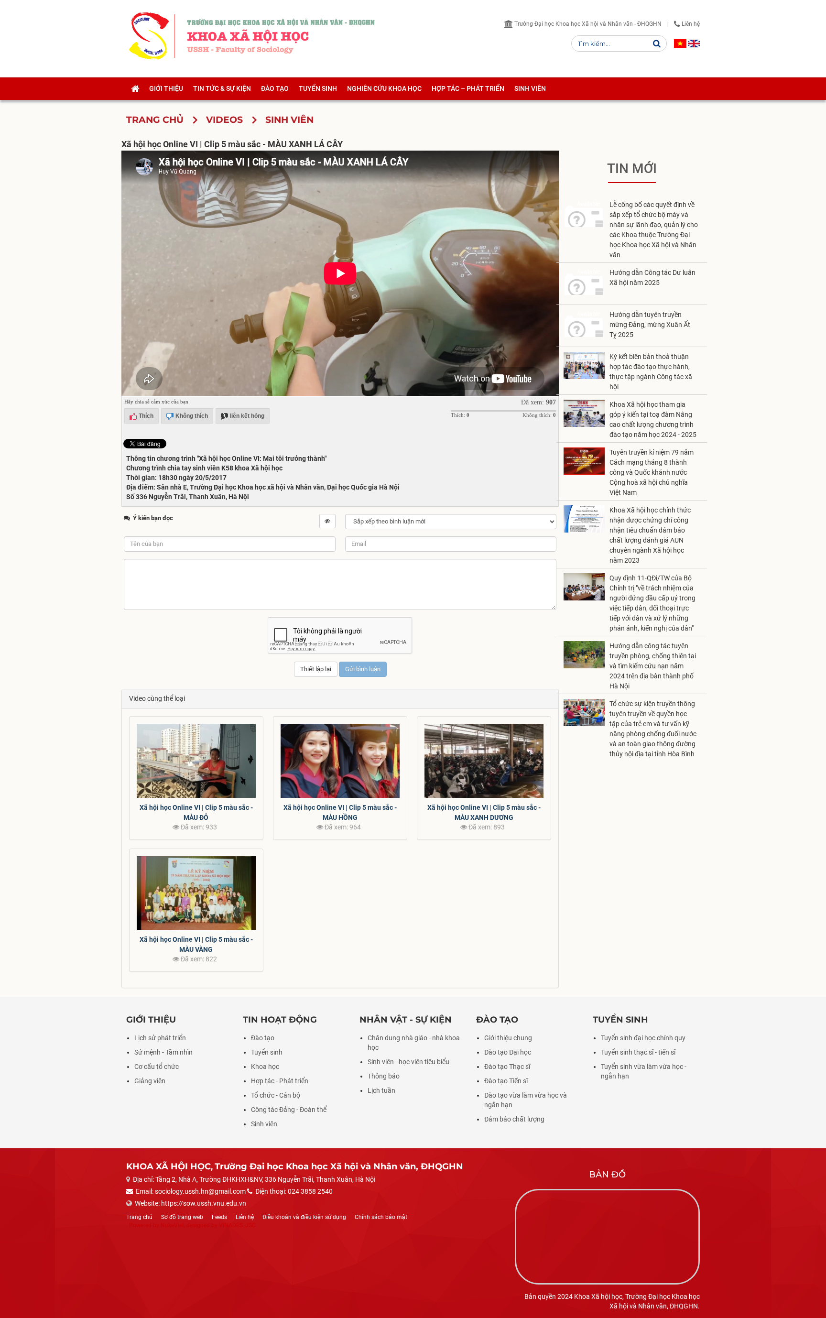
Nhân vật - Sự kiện (405, 1019)
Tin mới (632, 168)
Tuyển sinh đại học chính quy (643, 1038)
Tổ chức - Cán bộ (275, 1095)
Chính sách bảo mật (381, 1217)
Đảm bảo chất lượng (514, 1119)
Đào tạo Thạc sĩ (507, 1066)
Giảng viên (149, 1081)
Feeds (219, 1217)
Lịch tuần (381, 1090)
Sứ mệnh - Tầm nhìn (163, 1052)
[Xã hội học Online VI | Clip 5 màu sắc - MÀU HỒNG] (340, 760)
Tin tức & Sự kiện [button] (222, 88)
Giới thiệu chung (508, 1038)
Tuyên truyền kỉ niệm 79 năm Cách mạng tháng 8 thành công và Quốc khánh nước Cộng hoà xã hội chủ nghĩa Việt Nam (651, 472)
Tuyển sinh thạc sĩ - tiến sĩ (638, 1052)
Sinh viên (264, 1124)
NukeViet (172, 1225)
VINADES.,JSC (237, 1225)
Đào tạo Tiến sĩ (506, 1081)
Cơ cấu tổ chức (156, 1066)
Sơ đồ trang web (182, 1217)
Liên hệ (690, 24)
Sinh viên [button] (530, 88)
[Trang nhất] (135, 88)
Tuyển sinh (267, 1052)
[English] (694, 43)
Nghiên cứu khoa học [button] (384, 88)
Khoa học (265, 1066)
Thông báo (384, 1076)
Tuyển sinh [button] (318, 88)
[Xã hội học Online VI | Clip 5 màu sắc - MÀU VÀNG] (196, 893)
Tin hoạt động (280, 1019)
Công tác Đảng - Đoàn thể (288, 1109)
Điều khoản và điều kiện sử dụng (304, 1217)
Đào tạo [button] (275, 88)
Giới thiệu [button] (166, 88)
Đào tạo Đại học (507, 1052)
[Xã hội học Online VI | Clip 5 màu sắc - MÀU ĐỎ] (196, 760)
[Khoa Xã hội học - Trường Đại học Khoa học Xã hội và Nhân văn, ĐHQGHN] (149, 36)
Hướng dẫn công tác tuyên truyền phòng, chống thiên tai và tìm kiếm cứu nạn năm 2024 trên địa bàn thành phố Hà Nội (652, 666)
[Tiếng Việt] (680, 43)
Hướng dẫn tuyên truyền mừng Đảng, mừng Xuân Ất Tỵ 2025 (649, 324)
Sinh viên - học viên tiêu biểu (408, 1062)
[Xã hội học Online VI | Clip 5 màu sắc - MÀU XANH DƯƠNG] (483, 760)
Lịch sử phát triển (160, 1038)
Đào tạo (262, 1038)
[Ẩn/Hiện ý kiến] (327, 521)
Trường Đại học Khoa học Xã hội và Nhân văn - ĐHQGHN (587, 24)
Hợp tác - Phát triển (279, 1081)
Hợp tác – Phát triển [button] (468, 88)
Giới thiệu (151, 1019)
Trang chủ (139, 1217)
